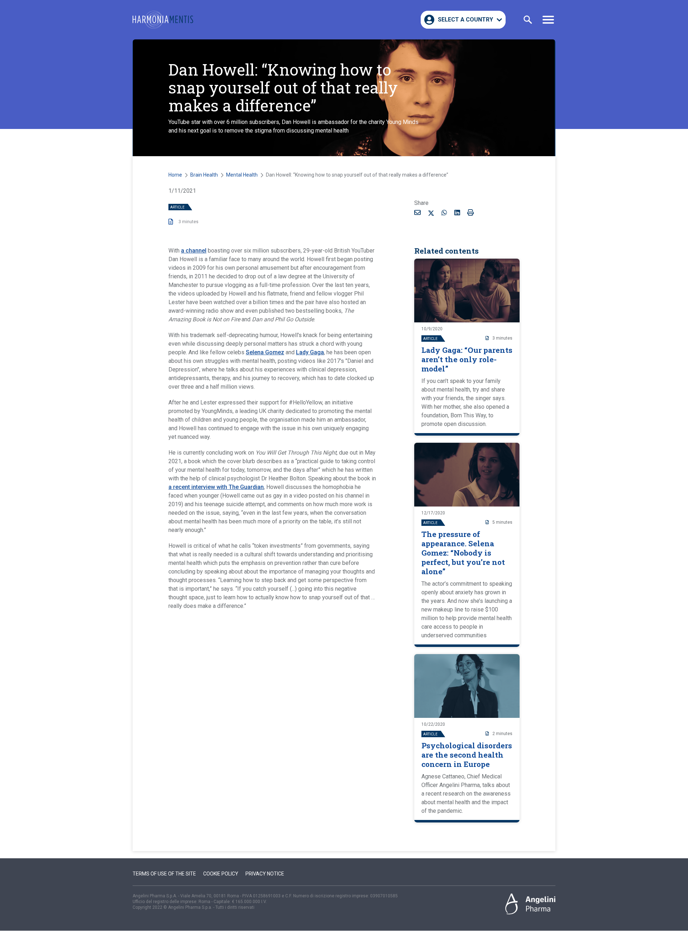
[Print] (470, 212)
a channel (193, 250)
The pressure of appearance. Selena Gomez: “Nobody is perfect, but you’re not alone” (463, 552)
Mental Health (242, 175)
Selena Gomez (265, 352)
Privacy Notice (264, 874)
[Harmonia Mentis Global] (163, 20)
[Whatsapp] (444, 212)
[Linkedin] (457, 212)
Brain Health (204, 175)
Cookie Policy (220, 874)
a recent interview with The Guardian (216, 487)
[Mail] (417, 212)
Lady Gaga (310, 352)
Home (175, 175)
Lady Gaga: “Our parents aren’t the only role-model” (466, 359)
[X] (431, 214)
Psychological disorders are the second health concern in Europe (466, 754)
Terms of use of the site (164, 874)
